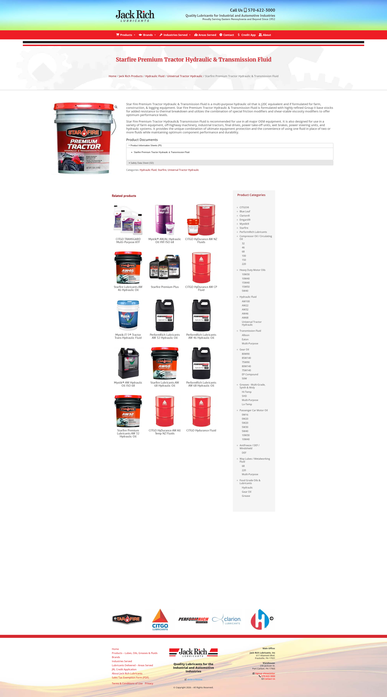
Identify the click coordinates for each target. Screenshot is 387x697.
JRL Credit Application (124, 669)
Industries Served (175, 35)
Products (126, 35)
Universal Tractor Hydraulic (184, 76)
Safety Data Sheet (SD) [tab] (142, 163)
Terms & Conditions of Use (127, 683)
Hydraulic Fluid (154, 76)
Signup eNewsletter (265, 673)
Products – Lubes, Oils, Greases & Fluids (135, 653)
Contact (228, 35)
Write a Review (194, 679)
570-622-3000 (261, 10)
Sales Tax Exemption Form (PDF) (130, 677)
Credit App (248, 35)
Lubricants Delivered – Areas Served (132, 665)
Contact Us (269, 678)
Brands (148, 35)
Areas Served (207, 35)
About (267, 35)
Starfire (162, 170)
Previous (115, 618)
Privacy (149, 683)
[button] (116, 107)
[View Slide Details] (127, 619)
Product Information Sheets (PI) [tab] (146, 145)
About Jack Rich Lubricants (127, 673)
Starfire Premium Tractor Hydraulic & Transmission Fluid (161, 152)
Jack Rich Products (131, 76)
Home (112, 76)
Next (271, 618)
